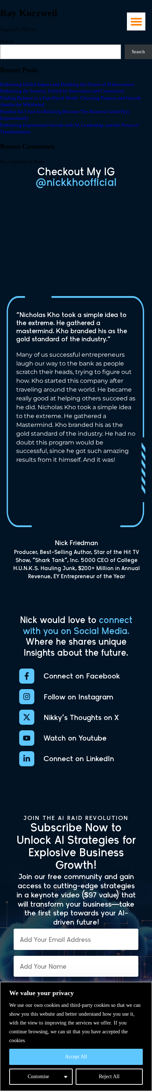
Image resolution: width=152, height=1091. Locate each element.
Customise (38, 1076)
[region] (76, 1036)
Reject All (109, 1076)
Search (138, 51)
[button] (136, 21)
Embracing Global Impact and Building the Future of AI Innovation (67, 84)
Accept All (76, 1056)
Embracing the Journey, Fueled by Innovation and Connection (62, 91)
